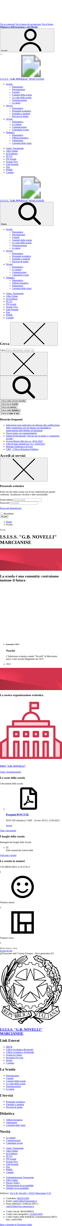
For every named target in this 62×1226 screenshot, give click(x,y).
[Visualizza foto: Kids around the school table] (7, 847)
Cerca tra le (9, 404)
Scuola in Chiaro (14, 1055)
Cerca (3, 350)
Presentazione (18, 89)
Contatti (10, 172)
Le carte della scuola (21, 97)
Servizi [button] (9, 105)
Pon (8, 167)
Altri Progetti (12, 164)
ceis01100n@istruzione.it (25, 1201)
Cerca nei (8, 407)
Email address (6, 499)
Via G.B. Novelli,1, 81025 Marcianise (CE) (30, 1193)
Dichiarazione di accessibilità (20, 1185)
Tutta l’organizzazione (10, 772)
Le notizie (17, 124)
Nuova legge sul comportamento (21, 433)
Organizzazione (19, 100)
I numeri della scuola (22, 95)
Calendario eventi (20, 129)
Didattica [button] (10, 132)
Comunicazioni (19, 127)
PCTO (9, 156)
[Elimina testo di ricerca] (24, 364)
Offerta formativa (20, 138)
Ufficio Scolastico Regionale (19, 1049)
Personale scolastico (21, 111)
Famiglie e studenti (21, 113)
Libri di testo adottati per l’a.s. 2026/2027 (25, 444)
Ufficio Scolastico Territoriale (20, 1052)
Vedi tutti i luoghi (8, 855)
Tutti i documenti (8, 830)
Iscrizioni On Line (14, 1057)
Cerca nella (10, 410)
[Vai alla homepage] (31, 76)
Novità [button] (9, 119)
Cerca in (10, 413)
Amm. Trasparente (15, 148)
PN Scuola (11, 159)
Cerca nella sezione (13, 401)
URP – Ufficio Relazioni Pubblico (22, 449)
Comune (10, 1063)
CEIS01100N (36, 1214)
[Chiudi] (34, 334)
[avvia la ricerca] (24, 387)
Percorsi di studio (20, 116)
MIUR (9, 1047)
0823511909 (23, 1198)
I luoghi (15, 92)
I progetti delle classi (21, 143)
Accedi (4, 516)
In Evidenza (11, 153)
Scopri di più (6, 950)
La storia (16, 103)
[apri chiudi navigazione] (1, 54)
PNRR (9, 169)
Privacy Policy (13, 1183)
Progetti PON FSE (17, 814)
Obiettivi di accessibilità (17, 1188)
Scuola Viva (12, 161)
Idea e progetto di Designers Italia (16, 1224)
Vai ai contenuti (7, 24)
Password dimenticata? (11, 508)
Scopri (9, 825)
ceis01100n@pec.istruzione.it (20, 1206)
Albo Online (12, 151)
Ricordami (9, 513)
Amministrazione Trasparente (20, 1177)
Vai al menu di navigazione (28, 24)
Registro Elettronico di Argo (19, 446)
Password (4, 503)
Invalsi (9, 1060)
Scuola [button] (9, 84)
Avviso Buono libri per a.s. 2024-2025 (24, 441)
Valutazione (17, 140)
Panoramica (17, 87)
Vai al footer (47, 24)
